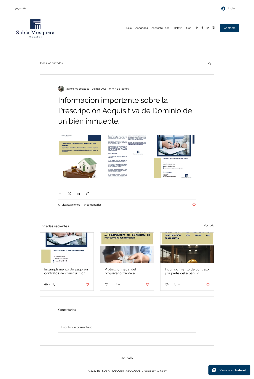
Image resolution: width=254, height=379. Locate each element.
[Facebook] (202, 28)
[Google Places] (197, 28)
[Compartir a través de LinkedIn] (78, 193)
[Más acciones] (193, 88)
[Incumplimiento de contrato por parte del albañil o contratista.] (187, 248)
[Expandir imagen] (80, 156)
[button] (209, 63)
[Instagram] (213, 28)
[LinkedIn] (208, 28)
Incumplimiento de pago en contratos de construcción (66, 271)
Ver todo (209, 225)
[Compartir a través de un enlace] (87, 193)
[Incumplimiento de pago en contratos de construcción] (67, 248)
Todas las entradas (51, 63)
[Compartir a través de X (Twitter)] (69, 193)
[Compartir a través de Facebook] (60, 193)
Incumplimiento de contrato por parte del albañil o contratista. (187, 271)
